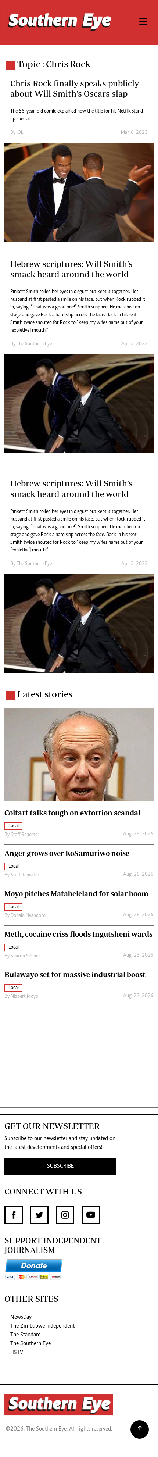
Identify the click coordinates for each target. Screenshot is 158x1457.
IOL (20, 132)
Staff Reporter (25, 835)
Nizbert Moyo (24, 996)
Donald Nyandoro (28, 915)
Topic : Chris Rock (53, 63)
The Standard (25, 1335)
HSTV (16, 1353)
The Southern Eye (30, 1344)
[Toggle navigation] (143, 22)
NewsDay (21, 1317)
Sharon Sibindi (25, 956)
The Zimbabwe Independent (42, 1326)
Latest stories (44, 694)
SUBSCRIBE (60, 1166)
